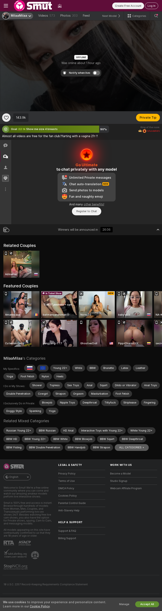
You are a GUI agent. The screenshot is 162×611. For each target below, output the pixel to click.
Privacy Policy (67, 473)
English (13, 477)
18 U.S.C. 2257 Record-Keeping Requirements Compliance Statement (46, 584)
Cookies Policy (67, 495)
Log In (151, 5)
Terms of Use (66, 481)
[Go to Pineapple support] (35, 555)
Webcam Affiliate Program (126, 488)
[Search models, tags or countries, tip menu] (156, 15)
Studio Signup (118, 481)
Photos (69, 15)
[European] (43, 368)
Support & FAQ (67, 530)
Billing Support (67, 538)
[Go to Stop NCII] (16, 566)
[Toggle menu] (6, 5)
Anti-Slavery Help (69, 510)
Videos (46, 15)
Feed (86, 15)
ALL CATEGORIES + (131, 447)
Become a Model (120, 473)
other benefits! (94, 204)
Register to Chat (86, 211)
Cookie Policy (40, 606)
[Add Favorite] (6, 117)
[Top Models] (59, 5)
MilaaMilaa (12, 358)
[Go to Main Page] (33, 5)
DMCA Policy (66, 488)
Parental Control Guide (72, 503)
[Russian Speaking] (29, 368)
